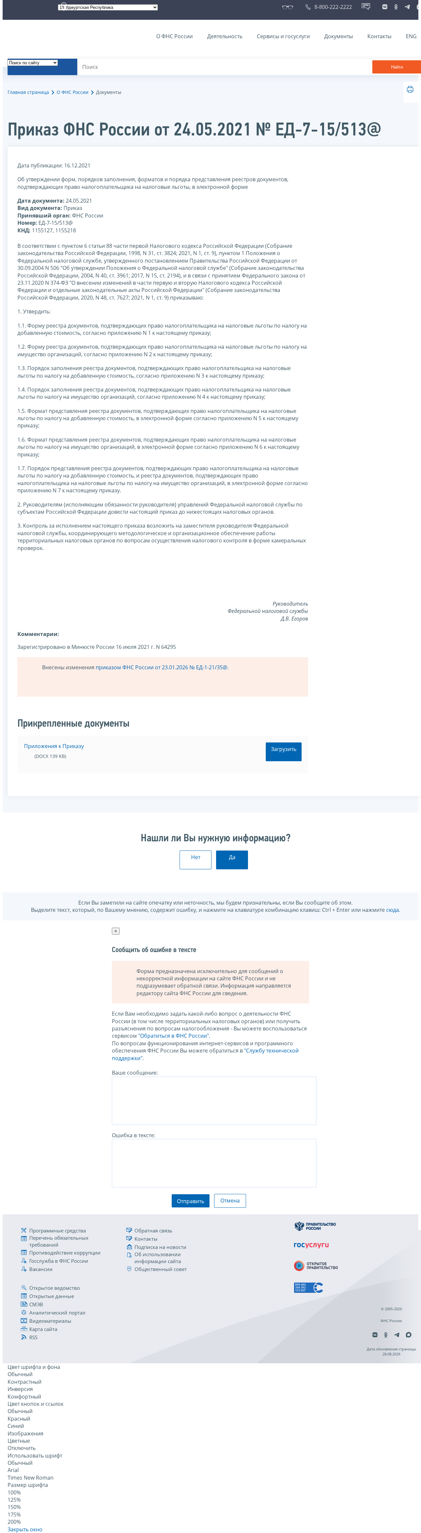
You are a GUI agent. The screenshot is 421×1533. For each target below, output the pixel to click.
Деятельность (224, 36)
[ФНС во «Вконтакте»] (385, 7)
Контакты (379, 36)
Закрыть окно (25, 1529)
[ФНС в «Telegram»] (407, 7)
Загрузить (283, 749)
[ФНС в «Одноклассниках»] (396, 7)
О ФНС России (174, 36)
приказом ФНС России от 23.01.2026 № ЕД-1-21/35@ (161, 667)
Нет (195, 857)
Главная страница (28, 92)
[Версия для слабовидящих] (289, 7)
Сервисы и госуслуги (283, 36)
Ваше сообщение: (135, 1072)
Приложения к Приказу (54, 746)
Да (232, 857)
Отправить (190, 1201)
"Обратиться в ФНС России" (173, 1035)
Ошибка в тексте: (133, 1135)
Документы (338, 36)
